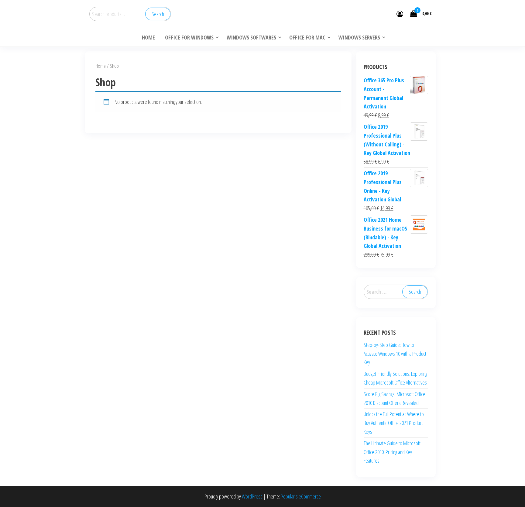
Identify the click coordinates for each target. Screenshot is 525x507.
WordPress (252, 496)
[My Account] (399, 13)
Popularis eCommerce (301, 496)
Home (100, 65)
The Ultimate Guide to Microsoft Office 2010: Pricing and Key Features (392, 452)
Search (158, 14)
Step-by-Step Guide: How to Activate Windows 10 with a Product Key (395, 353)
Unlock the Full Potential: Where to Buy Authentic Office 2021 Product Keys (394, 422)
